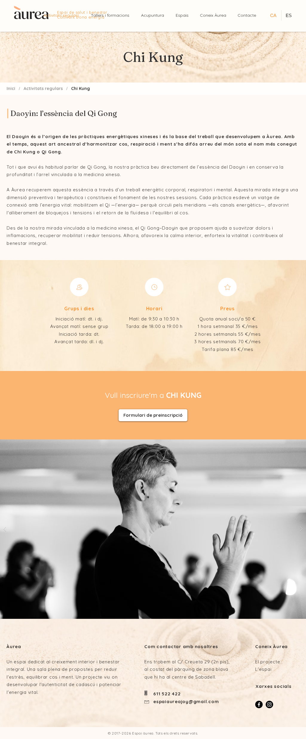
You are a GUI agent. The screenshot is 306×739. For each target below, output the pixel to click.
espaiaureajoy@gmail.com (186, 701)
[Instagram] (269, 704)
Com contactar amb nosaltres (181, 646)
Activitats (34, 88)
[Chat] (79, 287)
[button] (183, 15)
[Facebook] (259, 704)
